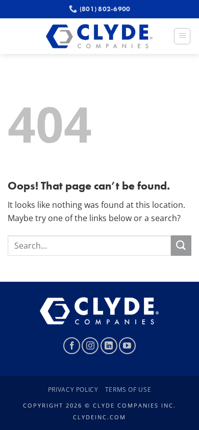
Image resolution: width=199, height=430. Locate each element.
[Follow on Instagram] (90, 345)
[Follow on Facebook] (71, 345)
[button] (182, 36)
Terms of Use (128, 389)
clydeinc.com (99, 417)
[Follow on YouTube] (127, 345)
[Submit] (181, 245)
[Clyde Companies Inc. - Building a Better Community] (100, 36)
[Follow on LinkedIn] (109, 345)
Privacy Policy (73, 389)
